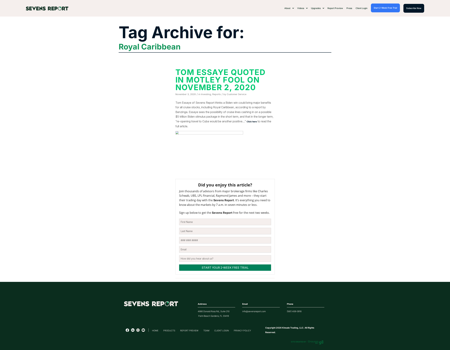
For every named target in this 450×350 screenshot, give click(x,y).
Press (349, 8)
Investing (206, 94)
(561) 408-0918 (294, 311)
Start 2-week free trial (385, 8)
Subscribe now (413, 8)
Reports (216, 94)
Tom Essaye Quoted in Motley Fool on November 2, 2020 (220, 79)
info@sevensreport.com (254, 311)
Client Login (361, 8)
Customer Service (236, 94)
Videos (300, 8)
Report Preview (335, 8)
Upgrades (316, 8)
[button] (289, 8)
